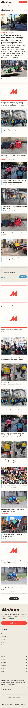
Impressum (11, 701)
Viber (2, 671)
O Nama (4, 701)
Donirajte (22, 2)
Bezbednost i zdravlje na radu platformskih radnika (14, 233)
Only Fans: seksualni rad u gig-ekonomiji (15, 485)
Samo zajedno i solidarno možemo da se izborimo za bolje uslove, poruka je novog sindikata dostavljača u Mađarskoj (13, 435)
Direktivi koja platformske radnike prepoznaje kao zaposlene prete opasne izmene (12, 331)
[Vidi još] (1, 5)
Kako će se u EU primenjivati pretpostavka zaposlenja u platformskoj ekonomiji (13, 156)
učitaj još (14, 598)
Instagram (3, 665)
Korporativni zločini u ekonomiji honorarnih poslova (12, 535)
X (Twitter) (3, 662)
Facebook (3, 659)
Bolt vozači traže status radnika (10, 79)
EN (8, 5)
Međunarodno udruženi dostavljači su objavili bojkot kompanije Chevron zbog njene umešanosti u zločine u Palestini (13, 104)
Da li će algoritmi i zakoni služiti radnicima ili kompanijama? (12, 130)
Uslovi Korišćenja (20, 701)
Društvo (3, 642)
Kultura (3, 647)
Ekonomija (3, 636)
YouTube (3, 656)
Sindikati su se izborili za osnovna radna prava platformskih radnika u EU (14, 181)
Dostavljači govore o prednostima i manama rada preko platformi (11, 461)
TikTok (2, 668)
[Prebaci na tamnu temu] (5, 5)
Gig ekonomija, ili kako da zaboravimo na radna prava (15, 207)
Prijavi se (22, 276)
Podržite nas (13, 623)
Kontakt (23, 704)
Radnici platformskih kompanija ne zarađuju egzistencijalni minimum (11, 383)
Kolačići (17, 704)
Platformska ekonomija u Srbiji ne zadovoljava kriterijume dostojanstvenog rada (13, 587)
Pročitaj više (13, 57)
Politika (3, 639)
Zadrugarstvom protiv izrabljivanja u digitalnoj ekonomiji (14, 259)
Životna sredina (5, 645)
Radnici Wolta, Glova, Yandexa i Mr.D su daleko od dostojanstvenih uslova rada (12, 409)
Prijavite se (6, 689)
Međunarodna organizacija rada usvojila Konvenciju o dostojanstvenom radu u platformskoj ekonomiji (13, 39)
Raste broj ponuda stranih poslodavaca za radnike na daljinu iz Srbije (13, 561)
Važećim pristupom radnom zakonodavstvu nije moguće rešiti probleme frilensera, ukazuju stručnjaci (12, 357)
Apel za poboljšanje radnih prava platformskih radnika (10, 305)
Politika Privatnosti (7, 704)
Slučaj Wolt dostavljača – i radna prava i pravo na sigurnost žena (12, 510)
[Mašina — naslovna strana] (6, 2)
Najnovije (3, 633)
